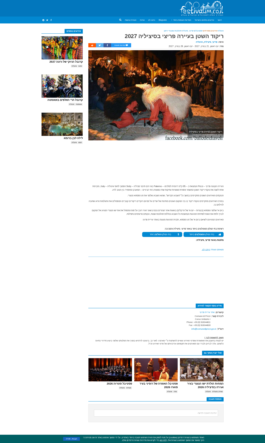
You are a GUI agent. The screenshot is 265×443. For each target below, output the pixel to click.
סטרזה (128, 388)
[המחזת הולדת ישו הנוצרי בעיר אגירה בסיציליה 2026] (202, 369)
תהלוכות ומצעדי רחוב (172, 31)
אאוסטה (79, 104)
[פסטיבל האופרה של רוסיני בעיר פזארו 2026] (156, 369)
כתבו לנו (151, 20)
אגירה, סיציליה (217, 392)
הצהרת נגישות (130, 20)
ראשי (220, 20)
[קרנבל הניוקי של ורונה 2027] (62, 48)
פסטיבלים (198, 31)
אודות (142, 20)
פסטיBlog (163, 20)
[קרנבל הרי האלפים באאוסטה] (62, 86)
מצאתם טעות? (213, 249)
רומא (80, 142)
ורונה (80, 66)
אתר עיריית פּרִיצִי (207, 312)
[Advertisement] (91, 8)
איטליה (74, 66)
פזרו (175, 392)
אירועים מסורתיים (210, 31)
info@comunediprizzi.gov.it (203, 329)
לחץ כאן (163, 440)
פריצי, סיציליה (187, 31)
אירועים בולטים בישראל (204, 20)
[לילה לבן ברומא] (62, 124)
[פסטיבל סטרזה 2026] (110, 369)
